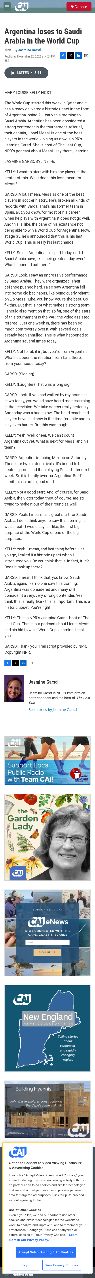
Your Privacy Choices (61, 1265)
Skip (24, 1265)
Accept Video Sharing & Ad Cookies (45, 1252)
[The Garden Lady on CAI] (47, 837)
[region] (47, 1208)
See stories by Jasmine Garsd (53, 709)
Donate (81, 7)
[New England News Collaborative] (47, 1028)
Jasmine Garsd (29, 50)
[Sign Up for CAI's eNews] (47, 933)
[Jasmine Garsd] (14, 688)
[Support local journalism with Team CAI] (47, 761)
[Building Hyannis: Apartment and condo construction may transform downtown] (47, 1109)
